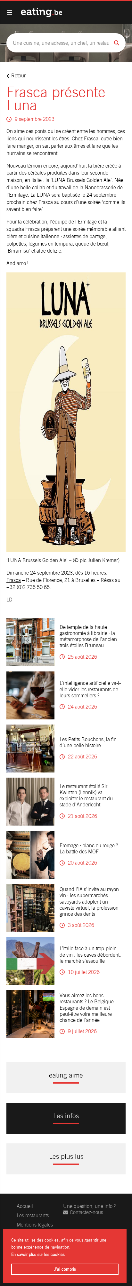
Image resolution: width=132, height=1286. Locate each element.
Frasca (13, 580)
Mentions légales (35, 1225)
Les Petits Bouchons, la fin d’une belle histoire (88, 742)
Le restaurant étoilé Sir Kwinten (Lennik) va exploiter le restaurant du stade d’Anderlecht (86, 795)
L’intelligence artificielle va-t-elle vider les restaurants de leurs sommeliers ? (90, 689)
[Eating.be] (41, 12)
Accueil (25, 1206)
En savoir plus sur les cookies (38, 1254)
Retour (18, 76)
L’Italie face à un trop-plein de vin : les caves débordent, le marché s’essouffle (90, 954)
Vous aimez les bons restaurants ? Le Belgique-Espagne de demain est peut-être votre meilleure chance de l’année (87, 1007)
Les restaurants (33, 1215)
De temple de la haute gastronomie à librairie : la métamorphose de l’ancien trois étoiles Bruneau (88, 636)
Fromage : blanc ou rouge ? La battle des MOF (89, 849)
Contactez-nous (86, 1212)
